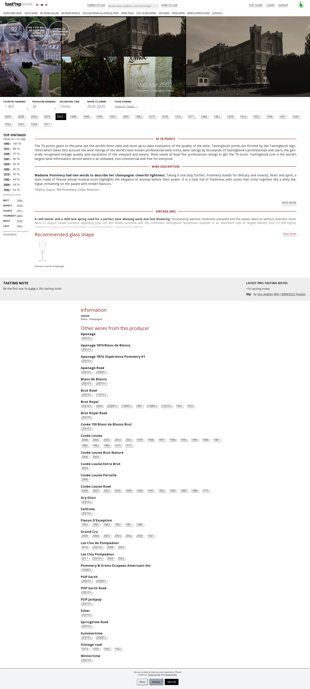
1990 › (126, 116)
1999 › (140, 440)
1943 (6, 179)
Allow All (171, 682)
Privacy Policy (171, 674)
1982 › (139, 116)
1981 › (140, 406)
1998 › (74, 116)
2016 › (85, 547)
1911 (6, 149)
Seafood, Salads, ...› (126, 106)
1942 (6, 190)
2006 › (35, 116)
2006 (6, 184)
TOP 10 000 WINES (146, 12)
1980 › (107, 445)
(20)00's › (102, 372)
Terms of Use (154, 674)
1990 (6, 143)
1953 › (244, 116)
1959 (6, 164)
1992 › (113, 116)
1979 (6, 174)
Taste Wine (31, 12)
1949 (6, 154)
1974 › (85, 649)
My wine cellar (49, 12)
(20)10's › (87, 338)
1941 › (22, 124)
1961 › (218, 116)
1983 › (107, 524)
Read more (289, 202)
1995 (6, 169)
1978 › (165, 116)
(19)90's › (127, 406)
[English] (37, 5)
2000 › (118, 490)
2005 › (48, 116)
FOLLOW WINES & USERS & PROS (101, 12)
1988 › (195, 490)
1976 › (179, 116)
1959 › (231, 116)
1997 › (162, 440)
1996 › (87, 116)
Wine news (178, 12)
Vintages (164, 12)
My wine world (70, 12)
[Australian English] (42, 5)
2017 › (85, 558)
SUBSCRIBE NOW (12, 12)
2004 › (118, 440)
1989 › (206, 440)
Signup (283, 5)
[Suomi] (46, 5)
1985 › (85, 445)
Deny (142, 682)
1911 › (48, 124)
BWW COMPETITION (198, 12)
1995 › (100, 116)
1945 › (107, 649)
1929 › (35, 124)
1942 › (9, 124)
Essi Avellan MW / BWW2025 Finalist (282, 294)
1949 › (270, 116)
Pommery (142, 90)
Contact (217, 12)
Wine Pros (127, 12)
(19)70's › (102, 394)
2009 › (9, 116)
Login (270, 5)
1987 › (217, 440)
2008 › (22, 116)
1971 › (192, 116)
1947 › (283, 116)
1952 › (257, 116)
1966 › (205, 116)
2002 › (61, 116)
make (32, 288)
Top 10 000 (256, 5)
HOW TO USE (169, 5)
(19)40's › (87, 570)
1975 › (129, 445)
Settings (156, 682)
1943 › (296, 116)
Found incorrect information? (16, 232)
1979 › (152, 116)
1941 (6, 159)
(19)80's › (153, 406)
